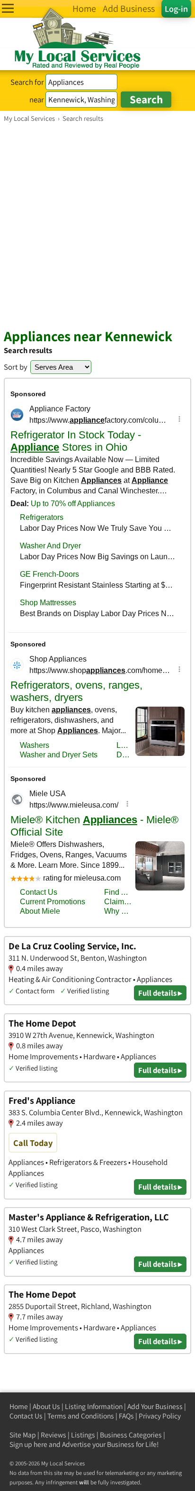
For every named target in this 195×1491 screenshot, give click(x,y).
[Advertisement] (97, 225)
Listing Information (94, 1406)
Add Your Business (155, 1406)
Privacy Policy (160, 1415)
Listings (83, 1434)
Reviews (53, 1434)
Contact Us (26, 1415)
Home (18, 1406)
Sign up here (28, 1444)
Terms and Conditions (80, 1415)
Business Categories (131, 1434)
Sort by (15, 367)
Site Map (22, 1434)
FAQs (126, 1415)
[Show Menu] (8, 8)
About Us (46, 1406)
